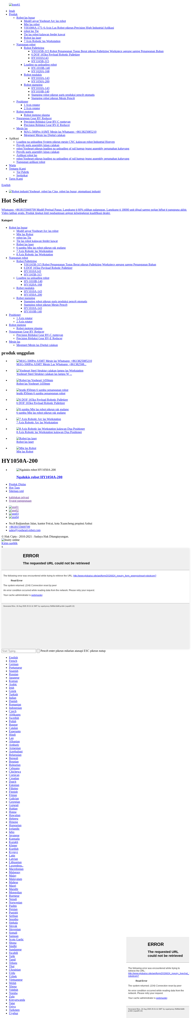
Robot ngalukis (33, 74)
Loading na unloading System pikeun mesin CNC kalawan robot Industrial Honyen (65, 141)
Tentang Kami (17, 168)
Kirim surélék (9, 543)
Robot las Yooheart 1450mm (33, 383)
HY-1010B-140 (40, 68)
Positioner (22, 101)
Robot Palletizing (34, 47)
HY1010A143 (39, 57)
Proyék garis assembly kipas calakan (37, 145)
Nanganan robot (25, 44)
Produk (13, 14)
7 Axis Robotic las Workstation (42, 41)
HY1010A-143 (40, 78)
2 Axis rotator (32, 108)
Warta (12, 165)
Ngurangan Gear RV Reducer (34, 118)
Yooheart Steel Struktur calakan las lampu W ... (44, 374)
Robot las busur (25, 17)
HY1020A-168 (40, 71)
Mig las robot (32, 24)
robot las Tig (31, 31)
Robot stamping (33, 84)
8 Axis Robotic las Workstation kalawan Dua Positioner (49, 432)
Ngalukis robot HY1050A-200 (39, 477)
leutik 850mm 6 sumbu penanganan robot (40, 393)
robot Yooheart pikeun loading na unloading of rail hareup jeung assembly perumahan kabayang (72, 148)
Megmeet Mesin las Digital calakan (44, 135)
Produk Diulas (17, 484)
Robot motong (24, 111)
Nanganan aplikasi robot (30, 162)
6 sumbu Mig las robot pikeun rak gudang (41, 247)
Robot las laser (32, 37)
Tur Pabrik (22, 172)
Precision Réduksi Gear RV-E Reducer (47, 125)
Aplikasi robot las (26, 155)
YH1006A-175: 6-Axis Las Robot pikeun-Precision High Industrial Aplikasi (69, 27)
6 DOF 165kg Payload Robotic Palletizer (55, 54)
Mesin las (22, 128)
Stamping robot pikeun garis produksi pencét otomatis (63, 94)
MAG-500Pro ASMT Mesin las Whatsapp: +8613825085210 (60, 131)
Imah (12, 10)
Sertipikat (22, 175)
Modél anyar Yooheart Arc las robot (45, 21)
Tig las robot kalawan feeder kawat (44, 34)
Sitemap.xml (16, 491)
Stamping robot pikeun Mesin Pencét (53, 98)
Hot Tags (14, 487)
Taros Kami (16, 178)
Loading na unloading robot (40, 64)
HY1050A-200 (40, 81)
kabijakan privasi (19, 497)
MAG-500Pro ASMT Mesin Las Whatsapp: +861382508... (51, 364)
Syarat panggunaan (20, 500)
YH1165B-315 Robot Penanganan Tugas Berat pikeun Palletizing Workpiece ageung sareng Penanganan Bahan (97, 51)
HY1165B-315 (40, 61)
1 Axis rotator (32, 104)
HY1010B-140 (40, 91)
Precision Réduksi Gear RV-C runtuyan (47, 121)
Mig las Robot (24, 234)
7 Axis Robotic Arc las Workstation (37, 422)
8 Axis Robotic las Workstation (34, 254)
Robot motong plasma (37, 115)
